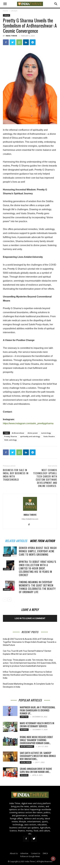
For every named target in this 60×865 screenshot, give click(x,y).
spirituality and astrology (30, 436)
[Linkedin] (26, 42)
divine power (33, 433)
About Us (14, 853)
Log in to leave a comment (30, 618)
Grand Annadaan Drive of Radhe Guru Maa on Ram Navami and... (36, 770)
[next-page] (9, 599)
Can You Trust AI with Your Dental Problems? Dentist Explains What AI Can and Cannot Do (27, 652)
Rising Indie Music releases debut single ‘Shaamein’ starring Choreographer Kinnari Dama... (36, 740)
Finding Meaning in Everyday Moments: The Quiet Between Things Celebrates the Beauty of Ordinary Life (37, 587)
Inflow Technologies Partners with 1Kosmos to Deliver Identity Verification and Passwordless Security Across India (28, 675)
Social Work (26, 762)
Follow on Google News (30, 856)
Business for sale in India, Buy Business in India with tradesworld (15, 474)
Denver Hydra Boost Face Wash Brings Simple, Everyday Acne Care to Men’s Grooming (38, 551)
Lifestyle (14, 11)
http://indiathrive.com (30, 519)
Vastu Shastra (49, 436)
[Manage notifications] (53, 858)
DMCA (45, 853)
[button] (5, 4)
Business (24, 730)
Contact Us (35, 853)
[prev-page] (5, 599)
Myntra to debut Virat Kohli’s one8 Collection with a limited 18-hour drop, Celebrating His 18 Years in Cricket (37, 568)
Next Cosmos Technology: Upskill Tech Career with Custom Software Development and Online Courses (45, 478)
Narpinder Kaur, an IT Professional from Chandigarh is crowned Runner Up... (37, 710)
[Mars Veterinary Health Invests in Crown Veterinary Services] (10, 727)
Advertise (24, 853)
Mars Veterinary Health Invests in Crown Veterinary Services (37, 724)
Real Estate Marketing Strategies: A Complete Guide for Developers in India (28, 685)
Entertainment (27, 746)
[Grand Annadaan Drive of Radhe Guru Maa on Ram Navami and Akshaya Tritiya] (10, 772)
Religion (24, 775)
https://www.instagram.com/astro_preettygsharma (28, 423)
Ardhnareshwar (18, 433)
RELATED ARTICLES (16, 540)
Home (5, 11)
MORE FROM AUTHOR (42, 540)
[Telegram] (33, 42)
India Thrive (11, 36)
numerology (46, 433)
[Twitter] (12, 42)
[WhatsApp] (19, 42)
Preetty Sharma (10, 436)
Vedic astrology (10, 440)
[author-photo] (30, 510)
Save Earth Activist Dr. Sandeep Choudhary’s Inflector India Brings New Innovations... (38, 756)
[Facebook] (6, 42)
